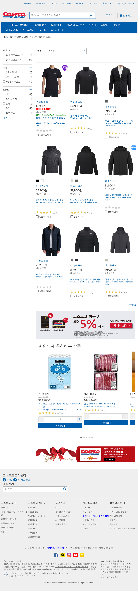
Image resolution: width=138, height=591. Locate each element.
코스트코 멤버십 (37, 502)
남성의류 (28, 37)
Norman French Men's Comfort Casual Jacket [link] (118, 124)
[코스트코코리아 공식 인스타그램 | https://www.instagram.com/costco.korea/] (69, 556)
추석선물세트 (57, 30)
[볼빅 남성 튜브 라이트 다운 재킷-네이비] (76, 260)
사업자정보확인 (90, 569)
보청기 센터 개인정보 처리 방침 (96, 516)
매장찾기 (8, 484)
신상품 (117, 24)
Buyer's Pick (56, 24)
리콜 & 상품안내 (62, 516)
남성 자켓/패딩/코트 (42, 37)
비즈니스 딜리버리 (76, 24)
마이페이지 (33, 524)
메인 (5, 37)
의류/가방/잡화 (15, 37)
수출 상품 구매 (61, 524)
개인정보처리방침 (55, 548)
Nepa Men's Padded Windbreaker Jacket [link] (119, 283)
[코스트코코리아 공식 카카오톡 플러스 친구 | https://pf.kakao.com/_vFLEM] (63, 556)
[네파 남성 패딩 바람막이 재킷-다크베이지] (106, 260)
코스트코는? (6, 507)
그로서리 (105, 24)
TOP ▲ (132, 305)
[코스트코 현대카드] (85, 338)
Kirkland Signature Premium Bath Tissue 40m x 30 (59, 409)
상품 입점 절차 (116, 516)
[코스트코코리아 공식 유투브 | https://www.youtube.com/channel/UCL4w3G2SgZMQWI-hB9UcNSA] (75, 556)
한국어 (106, 3)
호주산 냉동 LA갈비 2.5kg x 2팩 (99, 403)
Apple (43, 30)
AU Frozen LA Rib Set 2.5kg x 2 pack (99, 406)
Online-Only (12, 30)
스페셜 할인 (40, 24)
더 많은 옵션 (42, 101)
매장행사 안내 (88, 520)
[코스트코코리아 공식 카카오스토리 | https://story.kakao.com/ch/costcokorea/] (82, 556)
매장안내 (86, 507)
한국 (130, 3)
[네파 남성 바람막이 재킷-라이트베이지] (72, 181)
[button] (92, 15)
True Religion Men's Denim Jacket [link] (50, 277)
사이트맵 (29, 548)
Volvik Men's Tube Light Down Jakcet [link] (85, 282)
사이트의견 (60, 520)
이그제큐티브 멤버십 (37, 516)
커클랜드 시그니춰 (9, 519)
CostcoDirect (29, 30)
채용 (3, 531)
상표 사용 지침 (106, 548)
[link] (52, 95)
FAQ (57, 507)
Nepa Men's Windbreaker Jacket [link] (84, 202)
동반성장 (113, 524)
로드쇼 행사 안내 (90, 524)
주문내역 (32, 528)
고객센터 (60, 502)
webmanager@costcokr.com (40, 569)
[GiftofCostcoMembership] (85, 460)
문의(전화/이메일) (63, 511)
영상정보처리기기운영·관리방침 (81, 548)
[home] (14, 14)
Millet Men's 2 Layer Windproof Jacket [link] (118, 198)
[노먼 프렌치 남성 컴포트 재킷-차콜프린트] (106, 101)
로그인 (109, 15)
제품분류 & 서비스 (8, 523)
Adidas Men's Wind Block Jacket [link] (49, 202)
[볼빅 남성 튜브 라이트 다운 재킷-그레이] (72, 260)
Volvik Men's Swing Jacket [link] (81, 118)
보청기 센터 (87, 511)
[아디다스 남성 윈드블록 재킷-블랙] (37, 181)
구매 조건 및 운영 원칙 (119, 511)
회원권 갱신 (33, 511)
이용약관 (40, 548)
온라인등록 (33, 520)
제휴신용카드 (33, 532)
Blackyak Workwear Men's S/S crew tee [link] (50, 124)
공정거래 (113, 520)
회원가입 (32, 507)
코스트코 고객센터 (14, 475)
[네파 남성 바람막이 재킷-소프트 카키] (76, 181)
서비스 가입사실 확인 (110, 577)
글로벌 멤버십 (34, 537)
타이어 (92, 24)
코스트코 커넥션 (8, 527)
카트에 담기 (60, 426)
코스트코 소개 (8, 502)
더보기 (6, 117)
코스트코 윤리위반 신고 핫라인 (123, 528)
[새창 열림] (6, 575)
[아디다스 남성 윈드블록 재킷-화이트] (42, 181)
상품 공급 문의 (116, 507)
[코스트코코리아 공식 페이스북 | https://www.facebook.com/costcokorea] (56, 556)
